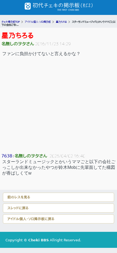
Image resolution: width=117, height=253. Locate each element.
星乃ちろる (17, 35)
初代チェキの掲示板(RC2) (58, 7)
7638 (6, 156)
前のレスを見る (18, 197)
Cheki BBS (38, 240)
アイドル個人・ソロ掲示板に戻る (30, 219)
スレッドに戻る (18, 208)
